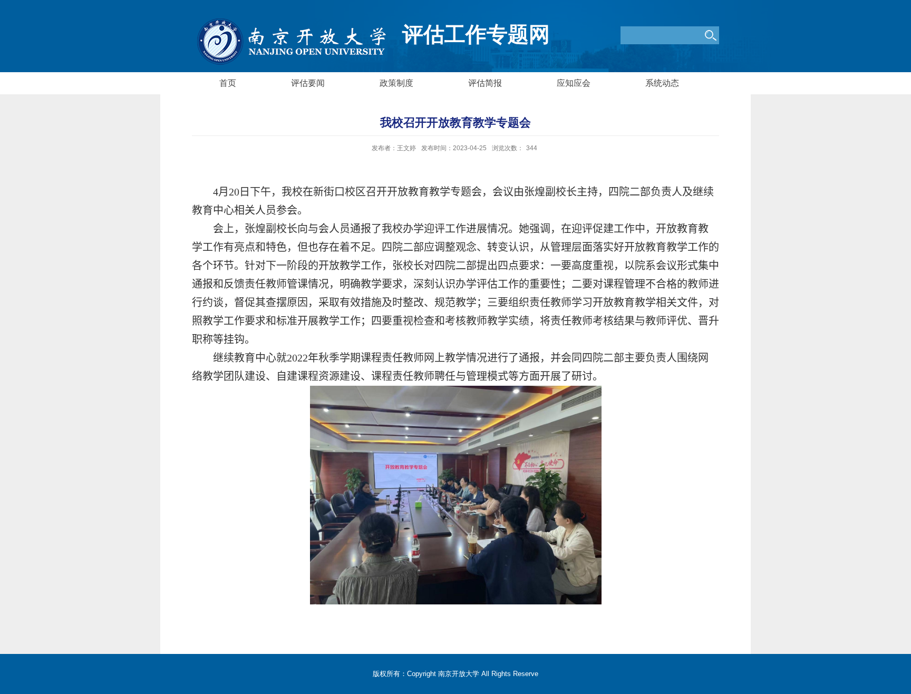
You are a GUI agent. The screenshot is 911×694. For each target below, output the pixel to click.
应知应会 (573, 83)
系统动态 (662, 83)
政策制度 (396, 83)
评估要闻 (308, 83)
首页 (227, 83)
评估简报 (485, 83)
